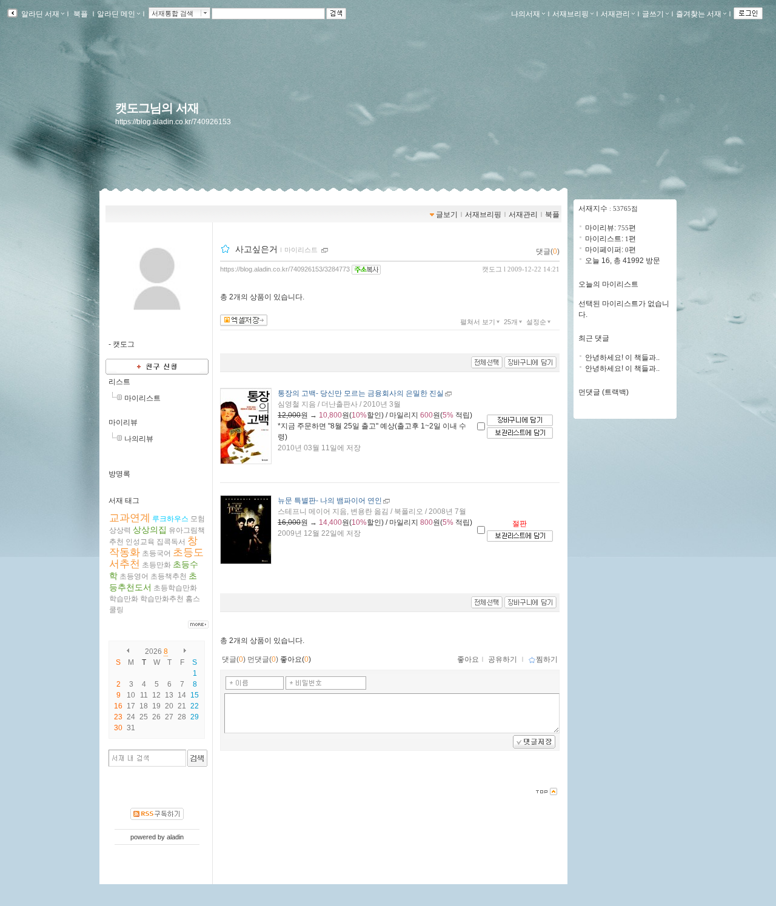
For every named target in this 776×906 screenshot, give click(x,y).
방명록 (119, 474)
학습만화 (123, 599)
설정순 (536, 321)
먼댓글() (262, 659)
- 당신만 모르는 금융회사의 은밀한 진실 (361, 393)
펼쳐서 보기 (477, 321)
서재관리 (615, 14)
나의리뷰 (138, 439)
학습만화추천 (162, 599)
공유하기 (502, 659)
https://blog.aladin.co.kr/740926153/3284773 (285, 269)
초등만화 (156, 565)
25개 (511, 321)
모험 (197, 519)
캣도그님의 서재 (157, 108)
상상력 (120, 530)
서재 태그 (124, 500)
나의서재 (525, 14)
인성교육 (140, 542)
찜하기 (547, 659)
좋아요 (468, 659)
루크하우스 (170, 519)
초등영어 (134, 576)
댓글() (548, 251)
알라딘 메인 (116, 14)
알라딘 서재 (39, 14)
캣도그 (492, 269)
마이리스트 (142, 398)
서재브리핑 (570, 14)
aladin (175, 837)
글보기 (447, 214)
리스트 (119, 382)
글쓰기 (653, 14)
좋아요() (295, 659)
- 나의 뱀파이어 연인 (330, 500)
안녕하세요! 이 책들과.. (622, 357)
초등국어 (156, 553)
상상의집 (150, 530)
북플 (81, 14)
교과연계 (129, 518)
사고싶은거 (256, 249)
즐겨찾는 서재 (698, 14)
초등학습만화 (175, 588)
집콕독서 (171, 542)
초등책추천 (168, 576)
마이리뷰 (123, 422)
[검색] (197, 758)
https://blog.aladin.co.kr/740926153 (173, 122)
